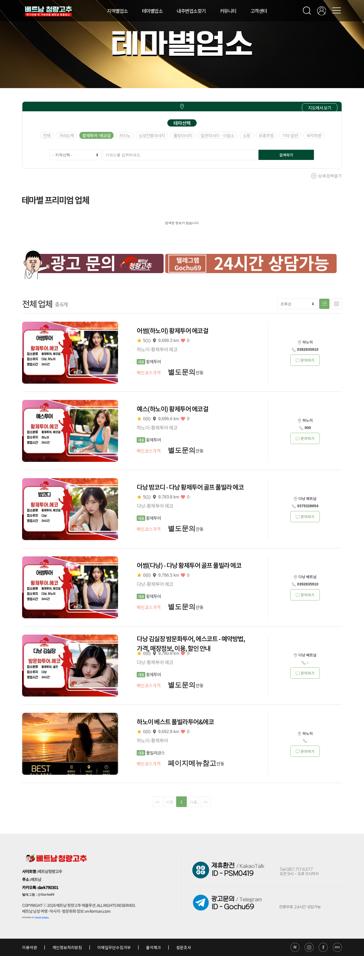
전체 (46, 135)
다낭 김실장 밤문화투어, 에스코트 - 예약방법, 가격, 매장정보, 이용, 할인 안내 (191, 643)
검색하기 (286, 155)
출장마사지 (182, 135)
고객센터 (258, 10)
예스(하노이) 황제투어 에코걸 (172, 409)
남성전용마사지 (152, 135)
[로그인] (321, 10)
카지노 (124, 135)
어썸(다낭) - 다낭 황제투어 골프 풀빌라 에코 (189, 565)
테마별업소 (152, 10)
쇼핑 (246, 135)
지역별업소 (117, 10)
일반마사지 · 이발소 (217, 135)
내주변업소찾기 (191, 10)
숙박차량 (313, 135)
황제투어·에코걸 (96, 135)
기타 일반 (290, 135)
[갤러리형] (336, 303)
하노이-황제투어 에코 (157, 349)
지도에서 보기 (319, 107)
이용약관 (30, 947)
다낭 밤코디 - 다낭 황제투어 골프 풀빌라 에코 (190, 487)
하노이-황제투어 (152, 740)
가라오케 (66, 135)
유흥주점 (266, 135)
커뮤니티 (228, 10)
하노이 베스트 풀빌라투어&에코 (175, 721)
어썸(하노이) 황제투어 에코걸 (172, 330)
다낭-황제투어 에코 (155, 505)
